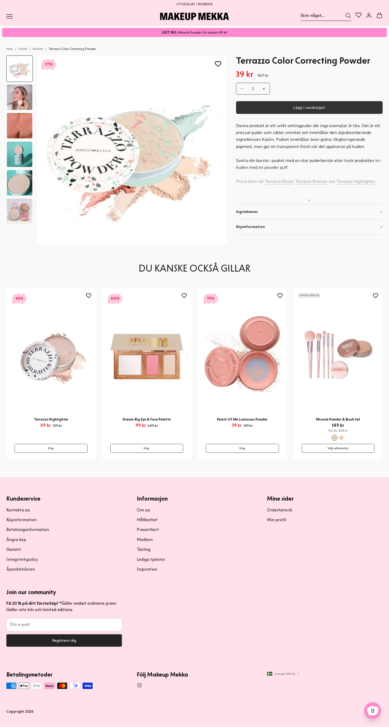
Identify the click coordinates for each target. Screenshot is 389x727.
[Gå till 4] (19, 154)
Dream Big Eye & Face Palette (147, 419)
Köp (51, 448)
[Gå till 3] (19, 126)
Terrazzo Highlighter (355, 181)
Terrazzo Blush (279, 181)
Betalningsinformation (27, 529)
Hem (9, 49)
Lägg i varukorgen (309, 107)
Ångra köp (16, 539)
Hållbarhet (147, 519)
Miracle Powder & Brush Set (338, 419)
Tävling (143, 549)
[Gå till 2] (19, 97)
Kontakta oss (18, 509)
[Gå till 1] (19, 68)
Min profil (276, 519)
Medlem (145, 539)
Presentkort (148, 529)
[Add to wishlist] (218, 64)
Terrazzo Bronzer (311, 181)
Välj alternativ (338, 448)
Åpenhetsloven (20, 569)
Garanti (13, 549)
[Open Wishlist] (358, 15)
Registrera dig (64, 640)
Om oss (143, 509)
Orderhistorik (279, 509)
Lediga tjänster (151, 559)
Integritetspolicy (22, 559)
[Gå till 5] (19, 183)
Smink (23, 49)
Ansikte (38, 49)
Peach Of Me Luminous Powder (242, 419)
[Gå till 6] (19, 211)
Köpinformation (21, 519)
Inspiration (147, 569)
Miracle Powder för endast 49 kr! (194, 32)
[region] (194, 3)
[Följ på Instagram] (139, 685)
